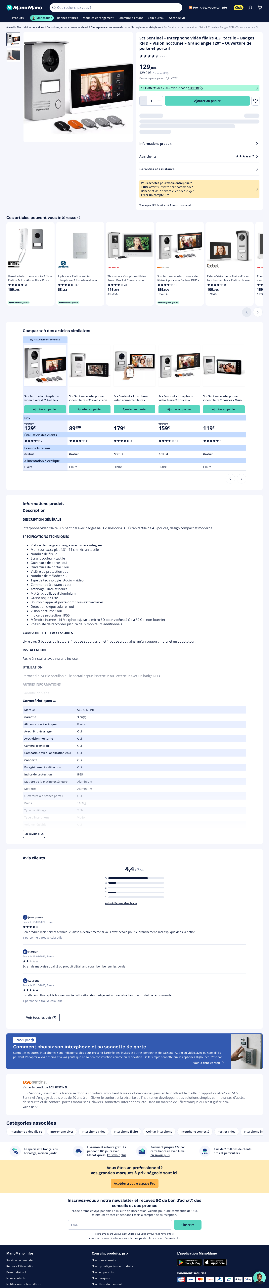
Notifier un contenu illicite (23, 1284)
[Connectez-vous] (250, 7)
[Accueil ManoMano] (25, 7)
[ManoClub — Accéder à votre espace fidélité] (238, 7)
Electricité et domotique (30, 27)
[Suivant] (258, 312)
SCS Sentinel (159, 205)
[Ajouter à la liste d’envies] (255, 101)
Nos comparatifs (103, 1272)
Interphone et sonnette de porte (111, 27)
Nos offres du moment (107, 1284)
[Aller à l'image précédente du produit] (31, 87)
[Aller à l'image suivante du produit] (125, 87)
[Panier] (259, 7)
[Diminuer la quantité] (143, 101)
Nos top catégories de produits (112, 1266)
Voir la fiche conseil (206, 1063)
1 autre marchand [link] (180, 205)
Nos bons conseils (104, 1260)
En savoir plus (172, 1238)
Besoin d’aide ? (16, 1272)
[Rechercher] (54, 7)
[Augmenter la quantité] (159, 101)
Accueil (10, 27)
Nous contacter (16, 1278)
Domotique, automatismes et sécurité (68, 27)
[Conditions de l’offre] (257, 88)
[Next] (241, 478)
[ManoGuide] (259, 1277)
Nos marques (101, 1278)
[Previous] (230, 478)
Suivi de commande (19, 1260)
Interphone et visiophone (146, 27)
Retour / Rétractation (20, 1266)
